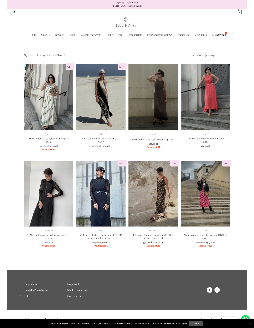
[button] (14, 11)
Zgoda (196, 323)
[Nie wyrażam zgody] (250, 323)
